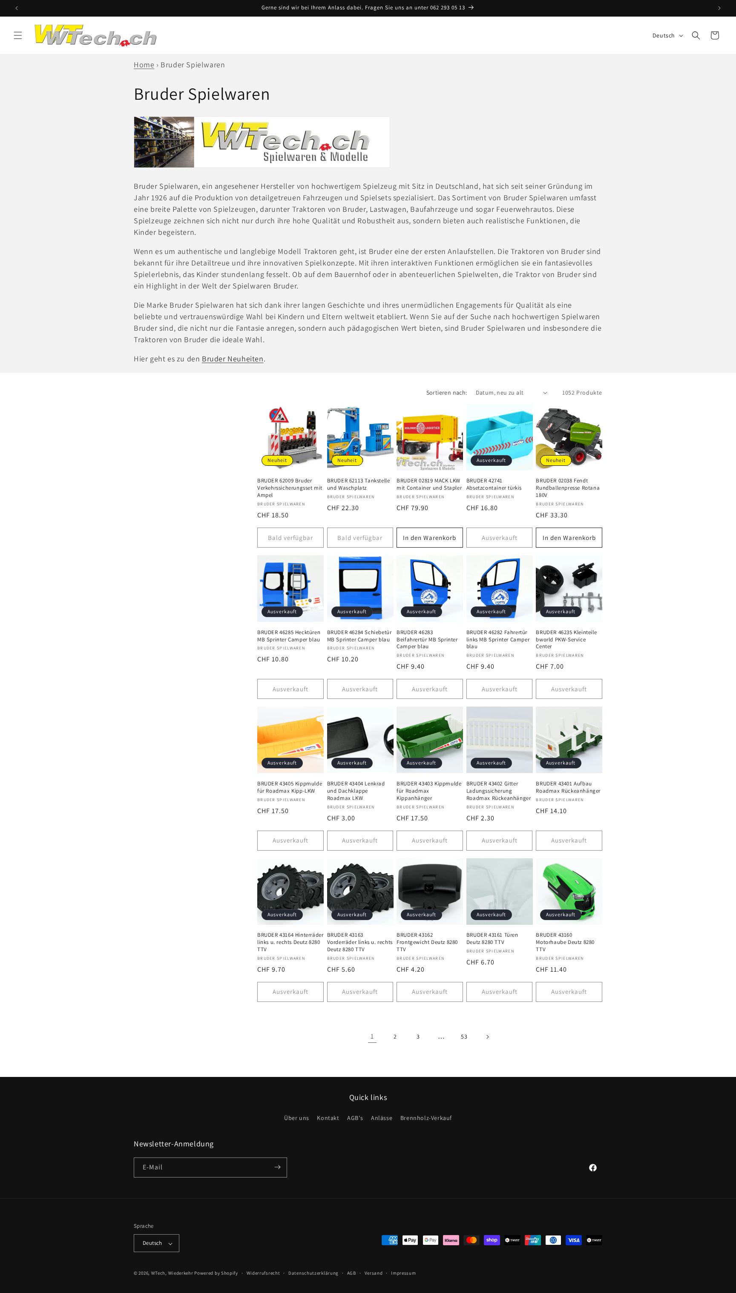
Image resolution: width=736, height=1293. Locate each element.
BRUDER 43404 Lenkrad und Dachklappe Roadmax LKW (356, 791)
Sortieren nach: (446, 392)
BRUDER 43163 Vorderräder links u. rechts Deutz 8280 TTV (360, 942)
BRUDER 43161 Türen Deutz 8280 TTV (492, 939)
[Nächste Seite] (487, 1036)
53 (464, 1036)
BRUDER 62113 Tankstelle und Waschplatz (358, 484)
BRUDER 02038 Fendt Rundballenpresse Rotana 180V (568, 488)
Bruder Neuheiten (233, 359)
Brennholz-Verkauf (426, 1118)
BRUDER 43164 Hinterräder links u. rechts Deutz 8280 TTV (290, 942)
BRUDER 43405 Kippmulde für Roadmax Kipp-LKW (289, 787)
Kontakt (328, 1118)
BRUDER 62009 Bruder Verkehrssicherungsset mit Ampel (289, 488)
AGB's (355, 1118)
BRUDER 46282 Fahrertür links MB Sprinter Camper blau (497, 639)
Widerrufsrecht (263, 1273)
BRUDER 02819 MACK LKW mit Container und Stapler (429, 484)
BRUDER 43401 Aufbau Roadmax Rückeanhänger (568, 787)
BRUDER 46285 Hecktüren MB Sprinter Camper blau (288, 636)
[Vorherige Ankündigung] (16, 8)
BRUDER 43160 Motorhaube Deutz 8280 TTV (565, 942)
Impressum (403, 1273)
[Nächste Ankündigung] (719, 8)
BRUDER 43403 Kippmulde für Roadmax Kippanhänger (429, 791)
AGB (351, 1273)
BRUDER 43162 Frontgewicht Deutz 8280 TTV (427, 942)
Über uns (296, 1118)
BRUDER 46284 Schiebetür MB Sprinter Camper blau (359, 636)
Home (144, 64)
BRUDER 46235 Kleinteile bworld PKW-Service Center (566, 639)
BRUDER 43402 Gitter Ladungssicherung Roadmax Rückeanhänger (498, 791)
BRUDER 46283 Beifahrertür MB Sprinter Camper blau (427, 639)
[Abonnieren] (277, 1167)
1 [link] (372, 1036)
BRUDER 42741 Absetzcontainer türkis (494, 484)
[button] (18, 35)
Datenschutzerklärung (313, 1273)
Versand (374, 1273)
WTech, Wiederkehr (172, 1273)
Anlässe (381, 1118)
